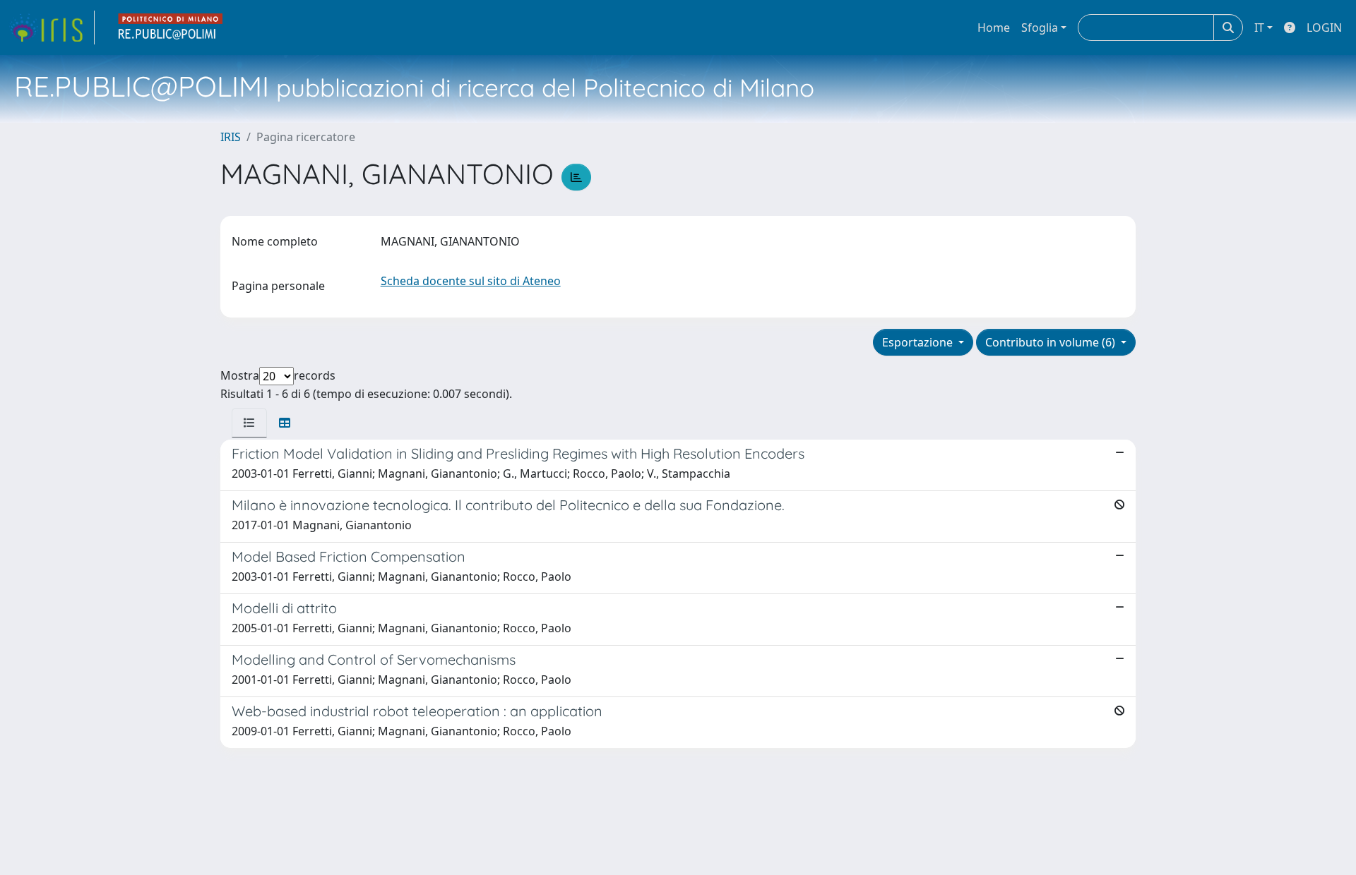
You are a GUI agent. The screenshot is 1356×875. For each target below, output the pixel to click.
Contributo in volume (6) (1051, 342)
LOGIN (1324, 27)
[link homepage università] (171, 27)
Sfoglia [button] (1039, 27)
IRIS (230, 137)
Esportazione (919, 342)
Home (993, 27)
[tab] (249, 423)
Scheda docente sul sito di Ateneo (471, 281)
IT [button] (1259, 27)
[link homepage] (51, 27)
